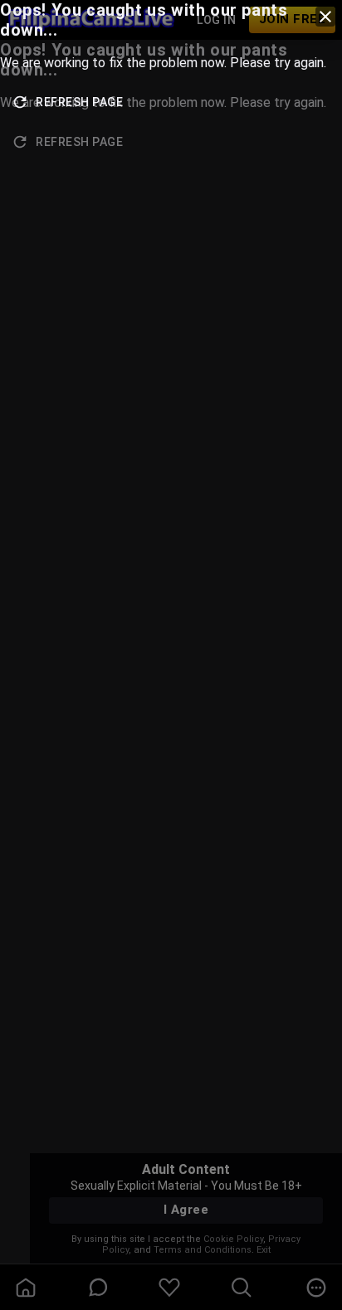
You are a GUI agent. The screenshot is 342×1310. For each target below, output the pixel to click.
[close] (325, 17)
